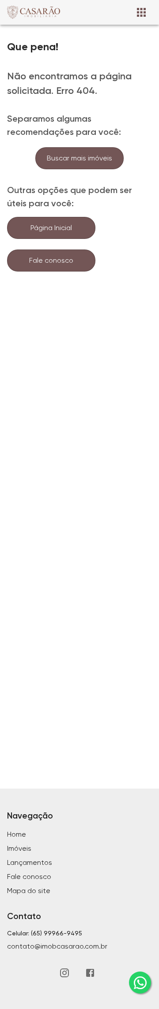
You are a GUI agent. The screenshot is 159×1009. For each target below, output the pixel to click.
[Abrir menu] (141, 12)
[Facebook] (90, 972)
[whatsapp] (140, 983)
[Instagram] (64, 972)
